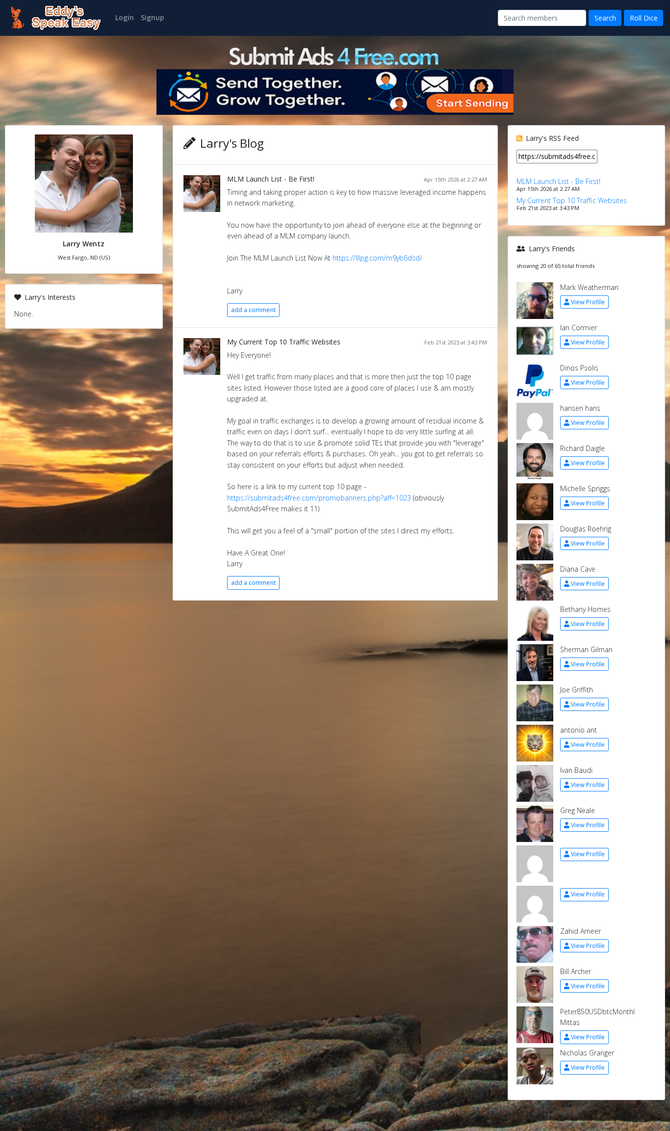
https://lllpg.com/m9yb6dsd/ (377, 258)
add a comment (253, 310)
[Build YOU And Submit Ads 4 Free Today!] (335, 55)
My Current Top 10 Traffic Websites (283, 341)
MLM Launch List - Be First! (270, 179)
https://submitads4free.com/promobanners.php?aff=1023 (319, 497)
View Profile (588, 302)
